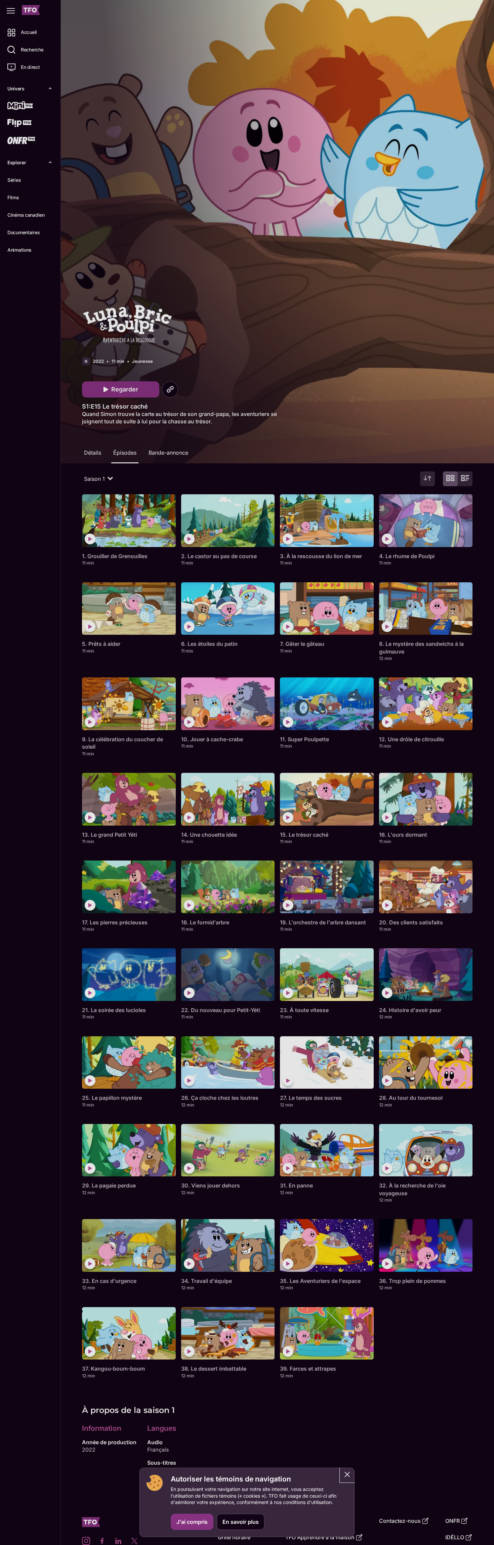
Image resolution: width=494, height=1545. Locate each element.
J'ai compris (192, 1521)
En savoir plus (240, 1521)
